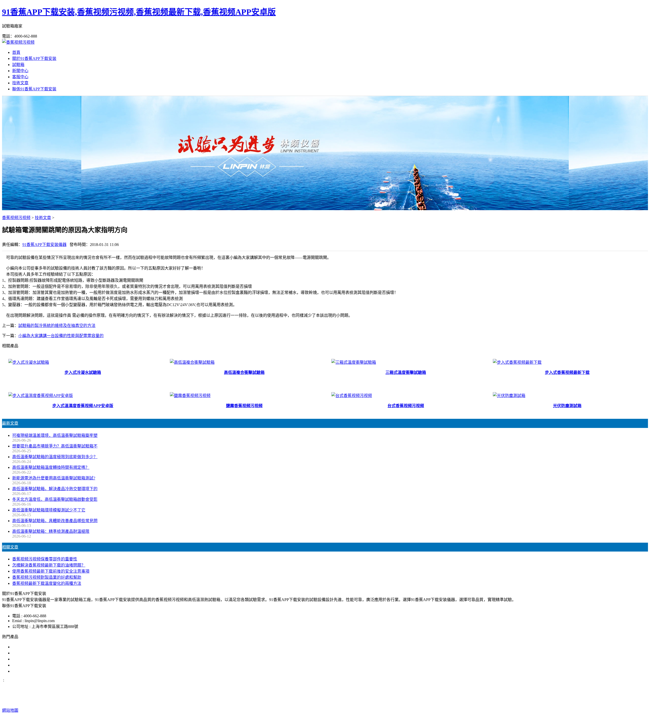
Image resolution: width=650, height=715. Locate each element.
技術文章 (20, 83)
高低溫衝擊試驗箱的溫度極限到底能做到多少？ (55, 457)
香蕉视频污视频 (16, 217)
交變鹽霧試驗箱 (26, 653)
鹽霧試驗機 (22, 647)
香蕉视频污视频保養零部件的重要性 (44, 559)
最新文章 (10, 423)
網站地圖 (363, 700)
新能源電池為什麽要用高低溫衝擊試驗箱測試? (53, 478)
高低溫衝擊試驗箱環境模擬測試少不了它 (48, 510)
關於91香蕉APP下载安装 (34, 58)
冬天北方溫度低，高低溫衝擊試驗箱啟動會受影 (55, 499)
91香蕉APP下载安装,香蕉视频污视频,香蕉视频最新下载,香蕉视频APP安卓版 (139, 11)
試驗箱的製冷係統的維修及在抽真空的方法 (56, 325)
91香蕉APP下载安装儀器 (44, 244)
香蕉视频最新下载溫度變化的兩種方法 (46, 583)
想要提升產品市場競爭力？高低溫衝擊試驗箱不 (55, 446)
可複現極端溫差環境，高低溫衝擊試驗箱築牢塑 (55, 435)
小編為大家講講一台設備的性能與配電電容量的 (61, 336)
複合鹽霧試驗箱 (26, 659)
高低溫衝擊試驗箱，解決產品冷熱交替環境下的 (55, 489)
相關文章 (10, 547)
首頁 (16, 52)
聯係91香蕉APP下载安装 (34, 89)
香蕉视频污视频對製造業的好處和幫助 (46, 577)
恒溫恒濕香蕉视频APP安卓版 (38, 671)
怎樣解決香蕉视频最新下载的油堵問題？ (48, 565)
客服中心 (20, 77)
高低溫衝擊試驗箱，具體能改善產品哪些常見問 (55, 521)
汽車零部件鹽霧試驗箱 (32, 665)
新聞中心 (20, 71)
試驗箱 (18, 64)
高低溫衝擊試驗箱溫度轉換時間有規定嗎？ (50, 467)
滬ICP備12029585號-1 (408, 700)
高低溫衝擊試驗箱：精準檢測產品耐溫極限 (50, 531)
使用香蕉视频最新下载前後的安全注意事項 (50, 571)
